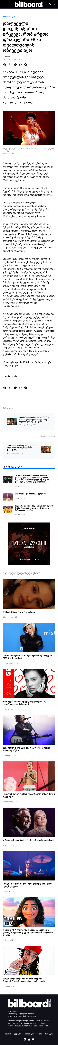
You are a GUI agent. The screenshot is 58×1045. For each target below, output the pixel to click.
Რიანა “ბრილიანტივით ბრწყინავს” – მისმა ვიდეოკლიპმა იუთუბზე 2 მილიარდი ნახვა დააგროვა (35, 419)
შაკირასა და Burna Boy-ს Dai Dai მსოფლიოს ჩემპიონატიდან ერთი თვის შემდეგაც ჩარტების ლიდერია (34, 508)
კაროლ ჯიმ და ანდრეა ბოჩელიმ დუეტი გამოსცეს (28, 840)
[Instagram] (29, 1039)
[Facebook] (25, 1039)
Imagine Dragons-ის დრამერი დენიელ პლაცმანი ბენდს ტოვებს (28, 885)
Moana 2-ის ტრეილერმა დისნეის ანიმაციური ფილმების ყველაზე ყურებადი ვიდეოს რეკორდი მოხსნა (28, 932)
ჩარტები (49, 1034)
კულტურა (18, 1034)
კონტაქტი (12, 1011)
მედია (39, 1034)
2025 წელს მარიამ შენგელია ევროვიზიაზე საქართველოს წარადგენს (24, 702)
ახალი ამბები (9, 17)
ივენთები (29, 1034)
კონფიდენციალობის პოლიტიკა (22, 1016)
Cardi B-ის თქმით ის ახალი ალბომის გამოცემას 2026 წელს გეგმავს (27, 656)
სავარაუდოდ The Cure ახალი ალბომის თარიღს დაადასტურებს (27, 749)
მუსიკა (8, 1034)
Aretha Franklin (11, 376)
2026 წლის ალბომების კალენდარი (30, 494)
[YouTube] (33, 1039)
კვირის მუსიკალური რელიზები (19, 612)
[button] (4, 4)
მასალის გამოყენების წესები (21, 1014)
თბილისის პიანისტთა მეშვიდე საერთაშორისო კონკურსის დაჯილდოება (20, 447)
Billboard (7, 57)
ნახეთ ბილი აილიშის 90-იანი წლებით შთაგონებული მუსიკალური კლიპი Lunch (24, 979)
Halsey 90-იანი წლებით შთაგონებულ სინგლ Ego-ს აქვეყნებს (29, 795)
